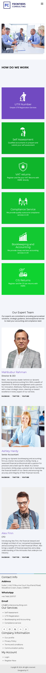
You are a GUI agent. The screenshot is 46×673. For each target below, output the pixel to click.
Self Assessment (11, 613)
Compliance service (13, 623)
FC (27, 670)
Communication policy (14, 648)
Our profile (9, 638)
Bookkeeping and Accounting (17, 619)
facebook (6, 396)
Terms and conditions (14, 645)
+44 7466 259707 (9, 596)
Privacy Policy (10, 641)
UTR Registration (12, 616)
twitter (15, 396)
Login (7, 657)
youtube (25, 396)
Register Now (10, 661)
